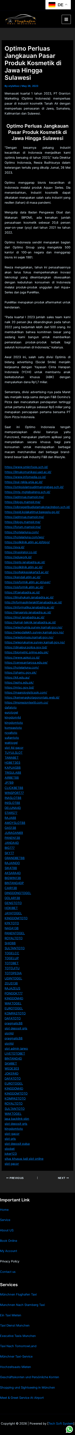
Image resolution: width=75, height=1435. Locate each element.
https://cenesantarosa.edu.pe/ (26, 662)
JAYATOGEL (13, 913)
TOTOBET (12, 963)
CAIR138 (11, 888)
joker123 (11, 1154)
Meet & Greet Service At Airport (22, 1398)
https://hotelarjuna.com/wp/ (24, 537)
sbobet (10, 1149)
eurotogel (11, 712)
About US (7, 1230)
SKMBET (11, 1063)
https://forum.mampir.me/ (23, 527)
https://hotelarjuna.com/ (22, 532)
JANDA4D (12, 843)
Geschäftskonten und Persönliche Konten (29, 1377)
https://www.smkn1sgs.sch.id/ (26, 467)
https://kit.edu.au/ (17, 677)
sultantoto (12, 738)
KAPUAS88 (13, 768)
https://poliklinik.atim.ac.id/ (23, 567)
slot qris (10, 1139)
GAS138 (10, 828)
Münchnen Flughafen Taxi (18, 1294)
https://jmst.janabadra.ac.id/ (24, 617)
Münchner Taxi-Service (16, 1356)
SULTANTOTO (15, 948)
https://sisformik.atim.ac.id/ (24, 587)
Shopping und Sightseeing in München (27, 1387)
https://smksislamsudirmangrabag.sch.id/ (34, 487)
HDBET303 (12, 763)
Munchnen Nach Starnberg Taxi (22, 1305)
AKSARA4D (13, 873)
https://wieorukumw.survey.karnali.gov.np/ (35, 642)
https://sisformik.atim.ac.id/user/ (27, 582)
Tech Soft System (60, 1423)
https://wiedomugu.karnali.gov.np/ (29, 637)
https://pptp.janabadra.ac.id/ (25, 562)
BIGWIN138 (13, 878)
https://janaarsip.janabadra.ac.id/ (28, 612)
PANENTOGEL (15, 933)
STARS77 (11, 813)
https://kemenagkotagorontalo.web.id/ (32, 697)
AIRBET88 (12, 778)
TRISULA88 (13, 773)
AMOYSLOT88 (15, 823)
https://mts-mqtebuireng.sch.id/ (27, 492)
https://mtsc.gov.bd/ (19, 687)
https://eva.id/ (14, 547)
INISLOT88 (12, 803)
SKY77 (9, 853)
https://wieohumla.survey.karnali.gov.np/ (33, 627)
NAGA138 (12, 928)
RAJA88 (10, 818)
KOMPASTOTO (15, 1013)
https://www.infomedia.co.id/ (25, 477)
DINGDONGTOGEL (18, 893)
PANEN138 (12, 838)
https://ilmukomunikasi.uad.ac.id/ (28, 472)
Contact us (8, 1272)
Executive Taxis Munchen (18, 1336)
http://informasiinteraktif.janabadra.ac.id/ (33, 602)
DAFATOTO (13, 1018)
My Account (8, 1251)
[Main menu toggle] (66, 19)
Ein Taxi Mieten (10, 1315)
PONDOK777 (13, 993)
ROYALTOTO (13, 938)
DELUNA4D (13, 808)
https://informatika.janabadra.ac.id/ (29, 607)
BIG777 (10, 848)
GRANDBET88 (15, 858)
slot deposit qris (16, 1028)
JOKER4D (11, 1073)
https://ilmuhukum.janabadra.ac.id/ (29, 597)
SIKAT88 (11, 868)
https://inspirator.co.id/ (21, 552)
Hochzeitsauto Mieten (15, 1367)
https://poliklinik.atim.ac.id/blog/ (27, 542)
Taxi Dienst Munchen (15, 1325)
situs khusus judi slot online (24, 1159)
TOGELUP (12, 958)
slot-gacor (12, 1134)
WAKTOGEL (13, 1003)
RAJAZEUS (12, 988)
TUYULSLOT (13, 753)
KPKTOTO (12, 923)
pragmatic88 (13, 1023)
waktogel (11, 743)
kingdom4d (13, 717)
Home (4, 1210)
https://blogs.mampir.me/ (22, 502)
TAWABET (12, 758)
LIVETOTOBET (15, 1053)
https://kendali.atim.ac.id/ (22, 577)
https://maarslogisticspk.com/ (26, 692)
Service (5, 1220)
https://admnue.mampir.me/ (24, 497)
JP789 (9, 783)
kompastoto (13, 728)
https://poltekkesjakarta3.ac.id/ (27, 572)
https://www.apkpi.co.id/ (22, 657)
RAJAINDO (12, 863)
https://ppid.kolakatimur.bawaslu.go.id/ (32, 512)
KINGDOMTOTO (16, 918)
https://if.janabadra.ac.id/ (22, 592)
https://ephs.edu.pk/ (19, 682)
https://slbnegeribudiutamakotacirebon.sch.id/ (37, 507)
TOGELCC (12, 953)
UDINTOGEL (13, 978)
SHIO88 (10, 943)
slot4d (9, 1033)
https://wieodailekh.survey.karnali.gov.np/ (34, 632)
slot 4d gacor (14, 748)
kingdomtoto (14, 723)
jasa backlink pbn (17, 1119)
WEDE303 (12, 1068)
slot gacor (12, 1164)
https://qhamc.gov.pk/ (20, 672)
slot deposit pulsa (17, 1144)
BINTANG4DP (14, 883)
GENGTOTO (13, 903)
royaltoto (11, 733)
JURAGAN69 (14, 833)
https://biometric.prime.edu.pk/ (26, 652)
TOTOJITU (12, 968)
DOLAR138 (12, 898)
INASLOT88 (13, 798)
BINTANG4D (13, 1058)
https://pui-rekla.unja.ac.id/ (23, 482)
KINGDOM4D (14, 998)
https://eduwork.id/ (18, 557)
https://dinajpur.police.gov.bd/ (26, 647)
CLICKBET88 (14, 788)
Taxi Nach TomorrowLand (18, 1346)
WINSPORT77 (14, 793)
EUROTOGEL (14, 1008)
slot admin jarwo (16, 1048)
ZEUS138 (11, 983)
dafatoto (11, 707)
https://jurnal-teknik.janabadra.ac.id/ (30, 622)
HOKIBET (11, 908)
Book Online (8, 1241)
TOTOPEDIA (13, 973)
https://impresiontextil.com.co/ (26, 702)
